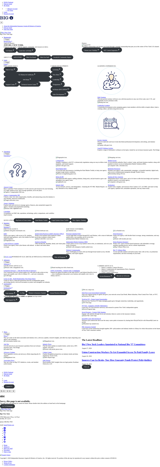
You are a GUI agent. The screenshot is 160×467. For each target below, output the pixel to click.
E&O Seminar (102, 97)
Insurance (6, 223)
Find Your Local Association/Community (94, 293)
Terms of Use (8, 463)
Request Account (9, 14)
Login (5, 12)
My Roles (6, 5)
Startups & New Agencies (115, 177)
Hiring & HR (60, 177)
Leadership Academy (104, 105)
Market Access (112, 160)
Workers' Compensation (73, 250)
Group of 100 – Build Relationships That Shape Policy (20, 279)
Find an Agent (8, 4)
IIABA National (8, 2)
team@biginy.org (9, 425)
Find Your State (8, 29)
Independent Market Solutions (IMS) (77, 242)
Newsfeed (7, 450)
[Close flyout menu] (1, 22)
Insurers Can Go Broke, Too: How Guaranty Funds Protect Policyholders (117, 360)
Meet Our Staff (8, 448)
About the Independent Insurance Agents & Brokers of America (22, 26)
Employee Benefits (40, 242)
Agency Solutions (9, 203)
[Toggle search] (3, 391)
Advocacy (7, 260)
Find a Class (7, 452)
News (5, 332)
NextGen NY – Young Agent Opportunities (94, 299)
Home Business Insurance (120, 242)
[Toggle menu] (8, 391)
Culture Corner (47, 352)
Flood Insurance (118, 234)
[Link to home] (5, 32)
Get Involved (7, 284)
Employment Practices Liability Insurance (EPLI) (49, 234)
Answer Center (8, 187)
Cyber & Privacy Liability (11, 243)
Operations (7, 151)
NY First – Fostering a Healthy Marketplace (95, 306)
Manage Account (12, 9)
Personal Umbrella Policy (73, 234)
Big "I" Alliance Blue (119, 250)
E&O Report (46, 360)
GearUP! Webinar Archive (105, 148)
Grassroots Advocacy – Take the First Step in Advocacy (20, 270)
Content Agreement (9, 464)
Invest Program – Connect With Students (94, 312)
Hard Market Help (61, 169)
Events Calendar (102, 140)
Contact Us (9, 386)
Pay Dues (10, 10)
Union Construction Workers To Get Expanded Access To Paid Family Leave (118, 352)
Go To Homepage (7, 406)
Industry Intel (60, 185)
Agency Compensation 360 (12, 195)
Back (7, 39)
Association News (9, 360)
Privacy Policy (8, 461)
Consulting (7, 211)
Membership (7, 37)
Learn (5, 60)
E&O (5, 234)
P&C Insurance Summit (89, 327)
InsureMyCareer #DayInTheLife (91, 319)
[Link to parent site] (7, 19)
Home (5, 445)
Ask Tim (6, 344)
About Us (6, 447)
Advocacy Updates (9, 352)
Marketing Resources (114, 169)
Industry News (47, 344)
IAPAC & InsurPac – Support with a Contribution (65, 270)
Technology (111, 185)
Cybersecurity (60, 160)
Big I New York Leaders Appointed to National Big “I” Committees (113, 344)
